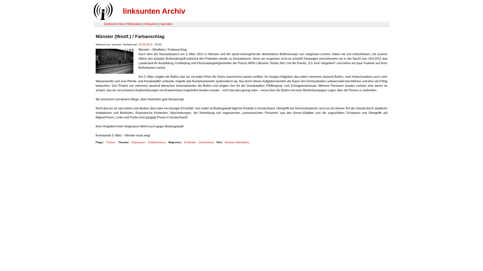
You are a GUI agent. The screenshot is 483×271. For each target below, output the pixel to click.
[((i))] (103, 19)
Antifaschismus (157, 142)
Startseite (110, 24)
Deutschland (206, 142)
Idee (122, 24)
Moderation (134, 24)
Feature (110, 142)
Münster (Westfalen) (237, 142)
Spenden (166, 24)
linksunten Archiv (154, 11)
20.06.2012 (145, 44)
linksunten (151, 24)
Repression (138, 142)
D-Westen (190, 142)
